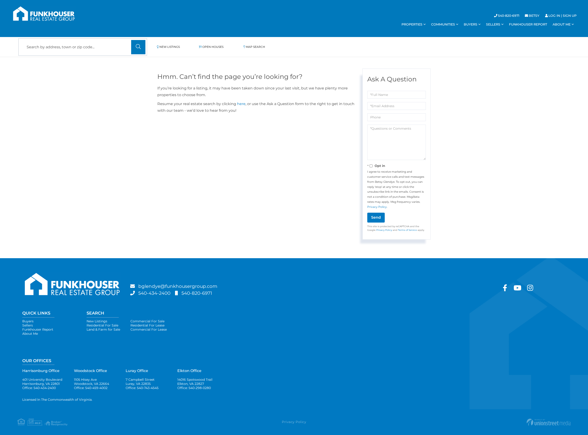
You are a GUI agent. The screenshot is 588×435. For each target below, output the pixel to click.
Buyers (28, 321)
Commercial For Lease (148, 329)
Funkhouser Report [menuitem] (528, 24)
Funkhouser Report (37, 329)
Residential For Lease (147, 325)
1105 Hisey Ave (91, 382)
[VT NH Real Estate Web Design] (478, 422)
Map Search (255, 47)
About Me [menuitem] (562, 24)
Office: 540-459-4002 (90, 388)
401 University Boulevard (42, 382)
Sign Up (570, 16)
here (241, 104)
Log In (554, 16)
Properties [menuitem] (411, 24)
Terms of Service (407, 230)
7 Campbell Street (140, 382)
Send (376, 217)
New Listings (169, 47)
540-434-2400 (154, 293)
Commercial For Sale (147, 321)
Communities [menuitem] (443, 24)
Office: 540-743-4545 (142, 388)
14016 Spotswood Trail (194, 382)
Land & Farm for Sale (103, 329)
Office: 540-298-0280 (194, 388)
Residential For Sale (102, 325)
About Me (30, 334)
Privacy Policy (377, 207)
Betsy (534, 16)
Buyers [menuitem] (470, 24)
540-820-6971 (508, 16)
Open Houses (212, 47)
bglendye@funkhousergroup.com (177, 286)
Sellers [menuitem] (493, 24)
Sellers (27, 325)
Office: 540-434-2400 (39, 388)
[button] (138, 47)
